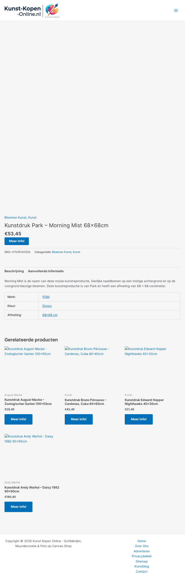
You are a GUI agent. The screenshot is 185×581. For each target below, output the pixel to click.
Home (141, 541)
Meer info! (16, 241)
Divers (47, 306)
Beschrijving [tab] (14, 271)
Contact (142, 571)
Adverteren (142, 551)
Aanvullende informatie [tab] (46, 271)
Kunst (32, 217)
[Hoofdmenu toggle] (176, 10)
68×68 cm (50, 315)
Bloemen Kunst (15, 217)
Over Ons (141, 546)
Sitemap (142, 561)
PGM (45, 297)
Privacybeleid (141, 556)
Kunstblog (141, 566)
